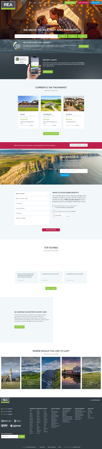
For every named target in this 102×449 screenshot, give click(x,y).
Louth (45, 427)
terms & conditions (61, 207)
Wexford (31, 433)
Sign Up (22, 436)
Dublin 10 (31, 418)
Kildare (45, 424)
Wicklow (38, 433)
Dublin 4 (45, 413)
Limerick (31, 427)
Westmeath (46, 431)
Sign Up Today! (48, 71)
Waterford (38, 431)
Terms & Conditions (52, 447)
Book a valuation (83, 2)
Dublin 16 (31, 421)
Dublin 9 (45, 416)
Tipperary (31, 431)
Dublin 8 (38, 416)
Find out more (84, 46)
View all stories (51, 288)
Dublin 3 (38, 413)
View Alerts (22, 62)
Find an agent (96, 2)
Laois (38, 425)
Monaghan (46, 428)
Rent (72, 36)
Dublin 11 (38, 418)
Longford (38, 427)
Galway (31, 424)
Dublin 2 (31, 413)
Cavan (38, 410)
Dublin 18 (45, 421)
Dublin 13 (31, 419)
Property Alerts (70, 2)
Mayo (31, 428)
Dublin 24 (45, 422)
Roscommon (39, 430)
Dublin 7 (31, 416)
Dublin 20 (31, 422)
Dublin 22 (38, 422)
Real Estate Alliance (31, 447)
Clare (45, 410)
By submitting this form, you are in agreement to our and (66, 206)
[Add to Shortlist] (36, 98)
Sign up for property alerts (78, 145)
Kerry (38, 424)
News (52, 2)
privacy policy (71, 207)
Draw (82, 36)
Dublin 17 (38, 421)
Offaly (31, 430)
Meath (38, 428)
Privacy (59, 447)
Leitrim (45, 425)
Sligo (45, 430)
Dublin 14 (38, 419)
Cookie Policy (42, 447)
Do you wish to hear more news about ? (65, 211)
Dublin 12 (45, 418)
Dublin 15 (45, 419)
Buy (63, 36)
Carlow (31, 410)
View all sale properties (51, 133)
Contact (59, 2)
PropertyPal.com (76, 447)
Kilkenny (31, 425)
